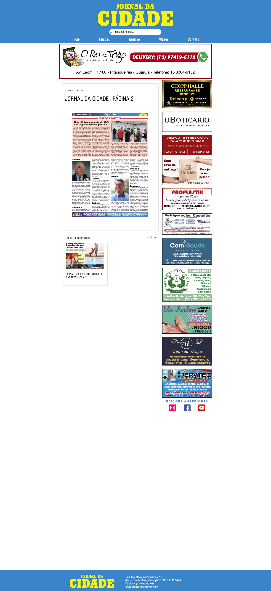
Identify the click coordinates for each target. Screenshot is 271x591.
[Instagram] (172, 407)
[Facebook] (187, 407)
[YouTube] (201, 407)
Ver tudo (151, 237)
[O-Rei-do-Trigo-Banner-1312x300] (135, 61)
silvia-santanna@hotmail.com (141, 586)
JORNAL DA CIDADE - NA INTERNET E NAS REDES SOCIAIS (84, 275)
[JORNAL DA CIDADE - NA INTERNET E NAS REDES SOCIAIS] (84, 256)
